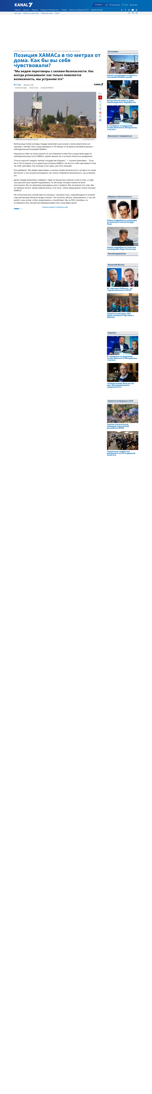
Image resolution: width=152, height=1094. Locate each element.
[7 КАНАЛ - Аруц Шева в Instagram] (129, 10)
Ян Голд (17, 85)
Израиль (35, 10)
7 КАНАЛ (16, 51)
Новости (18, 10)
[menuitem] (18, 10)
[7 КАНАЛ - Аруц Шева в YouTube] (133, 10)
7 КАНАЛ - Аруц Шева (27, 6)
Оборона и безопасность (49, 10)
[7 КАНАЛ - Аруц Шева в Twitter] (122, 10)
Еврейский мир (97, 10)
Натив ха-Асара (21, 88)
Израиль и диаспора (31, 13)
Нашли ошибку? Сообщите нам (55, 207)
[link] (122, 76)
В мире (64, 10)
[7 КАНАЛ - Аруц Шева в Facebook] (125, 10)
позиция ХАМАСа (47, 88)
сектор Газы (33, 88)
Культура (17, 13)
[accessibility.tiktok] (136, 10)
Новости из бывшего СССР (79, 10)
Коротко (26, 10)
